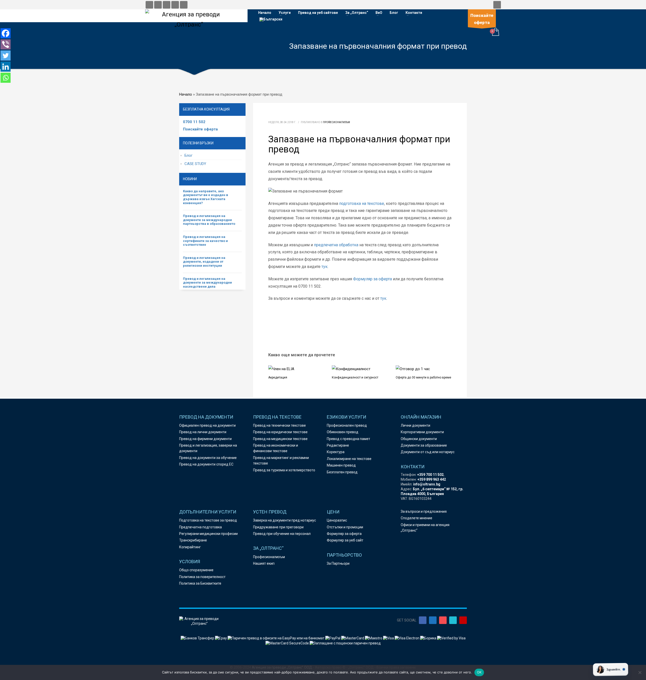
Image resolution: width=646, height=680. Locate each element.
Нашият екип (264, 563)
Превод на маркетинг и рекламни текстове (281, 460)
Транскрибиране (193, 540)
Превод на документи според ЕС (206, 464)
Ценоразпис (337, 520)
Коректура (335, 452)
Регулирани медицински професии (208, 534)
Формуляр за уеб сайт (345, 540)
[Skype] (453, 620)
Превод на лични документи (202, 432)
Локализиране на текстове (349, 459)
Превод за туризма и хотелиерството (284, 470)
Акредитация (277, 377)
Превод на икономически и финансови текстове (275, 448)
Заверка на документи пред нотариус (284, 520)
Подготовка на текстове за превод (208, 520)
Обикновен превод (342, 432)
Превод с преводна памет (348, 439)
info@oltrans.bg (426, 484)
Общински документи (419, 439)
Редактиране (338, 445)
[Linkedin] (6, 67)
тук (324, 266)
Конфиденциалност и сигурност (355, 377)
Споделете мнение (416, 518)
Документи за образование (424, 445)
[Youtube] (463, 620)
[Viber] (6, 44)
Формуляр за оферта (372, 279)
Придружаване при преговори (278, 527)
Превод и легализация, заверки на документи (208, 448)
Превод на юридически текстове (280, 432)
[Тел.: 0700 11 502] (183, 5)
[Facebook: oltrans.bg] (149, 5)
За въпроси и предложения (424, 511)
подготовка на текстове (361, 203)
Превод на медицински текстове (280, 439)
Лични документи (415, 425)
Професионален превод (347, 425)
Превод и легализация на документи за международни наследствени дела (207, 282)
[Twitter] (6, 55)
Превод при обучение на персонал (282, 534)
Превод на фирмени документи (205, 439)
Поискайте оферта (200, 129)
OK (479, 672)
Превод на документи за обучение (208, 458)
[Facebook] (6, 33)
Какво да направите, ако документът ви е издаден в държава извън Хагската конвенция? (205, 197)
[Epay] (221, 638)
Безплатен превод (342, 472)
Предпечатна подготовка (200, 527)
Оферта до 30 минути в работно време (423, 377)
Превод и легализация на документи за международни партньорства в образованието (209, 220)
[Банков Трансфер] (197, 638)
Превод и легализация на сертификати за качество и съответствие (205, 241)
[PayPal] (333, 638)
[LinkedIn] (433, 620)
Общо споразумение (196, 570)
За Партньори (338, 563)
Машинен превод (341, 465)
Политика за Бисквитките (200, 583)
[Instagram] (443, 620)
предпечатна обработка (336, 244)
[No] (639, 672)
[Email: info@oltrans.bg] (158, 5)
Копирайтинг (190, 547)
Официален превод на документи (207, 425)
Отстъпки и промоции (345, 527)
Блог (188, 155)
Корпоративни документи (422, 432)
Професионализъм (336, 122)
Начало (185, 94)
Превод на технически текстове (279, 425)
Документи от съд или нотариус (427, 452)
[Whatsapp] (6, 78)
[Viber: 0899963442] (166, 5)
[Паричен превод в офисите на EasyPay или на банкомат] (276, 638)
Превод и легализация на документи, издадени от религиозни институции (204, 261)
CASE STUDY (195, 163)
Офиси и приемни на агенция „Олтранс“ (425, 527)
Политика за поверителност (202, 577)
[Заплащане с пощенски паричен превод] (345, 643)
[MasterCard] (353, 638)
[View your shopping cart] (495, 32)
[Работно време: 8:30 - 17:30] (175, 5)
